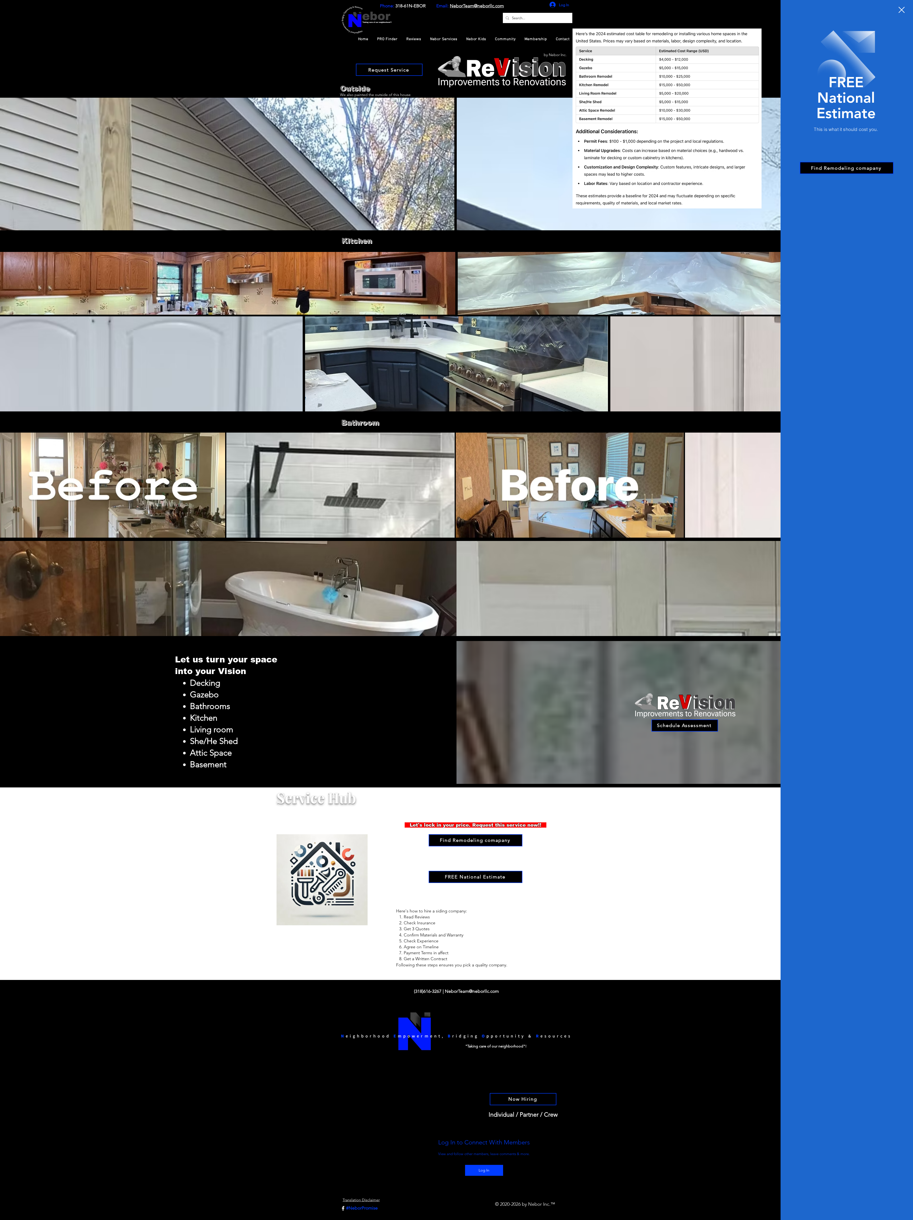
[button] (901, 10)
